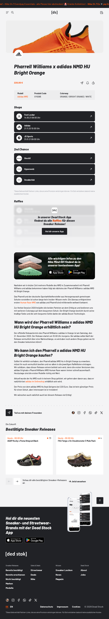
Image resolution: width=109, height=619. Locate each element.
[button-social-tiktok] (96, 412)
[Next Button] (17, 481)
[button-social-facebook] (84, 412)
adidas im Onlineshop (35, 381)
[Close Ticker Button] (101, 4)
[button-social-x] (101, 412)
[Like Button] (93, 83)
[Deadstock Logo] (54, 12)
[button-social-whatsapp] (90, 412)
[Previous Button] (9, 481)
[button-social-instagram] (79, 412)
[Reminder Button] (87, 83)
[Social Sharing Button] (9, 412)
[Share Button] (82, 83)
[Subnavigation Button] (7, 12)
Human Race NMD (28, 302)
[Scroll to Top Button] (100, 500)
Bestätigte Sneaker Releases (30, 429)
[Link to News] (12, 12)
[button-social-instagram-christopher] (73, 412)
